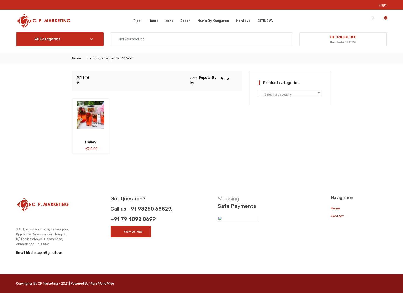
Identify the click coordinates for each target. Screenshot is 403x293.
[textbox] (290, 95)
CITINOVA (265, 21)
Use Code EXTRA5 (343, 39)
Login (383, 5)
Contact (337, 216)
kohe (169, 21)
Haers (153, 21)
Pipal (137, 21)
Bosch (185, 21)
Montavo (243, 21)
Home (76, 58)
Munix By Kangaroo (213, 21)
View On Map (133, 231)
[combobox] (290, 93)
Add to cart (83, 141)
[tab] (233, 78)
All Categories (46, 39)
